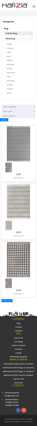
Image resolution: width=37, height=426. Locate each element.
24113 (18, 290)
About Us (18, 338)
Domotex (18, 382)
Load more (7, 301)
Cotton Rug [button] (11, 33)
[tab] (18, 33)
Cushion (18, 330)
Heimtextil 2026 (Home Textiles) (18, 364)
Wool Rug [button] (10, 38)
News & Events (18, 345)
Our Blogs (18, 341)
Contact (18, 349)
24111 (18, 174)
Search (4, 120)
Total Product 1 (18, 178)
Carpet (18, 327)
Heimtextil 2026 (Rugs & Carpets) (18, 367)
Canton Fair (18, 379)
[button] (6, 167)
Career (18, 353)
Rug (18, 323)
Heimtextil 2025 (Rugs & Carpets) (18, 371)
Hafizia (18, 419)
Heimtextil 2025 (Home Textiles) (18, 375)
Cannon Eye (28, 422)
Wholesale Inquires (18, 356)
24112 (18, 232)
